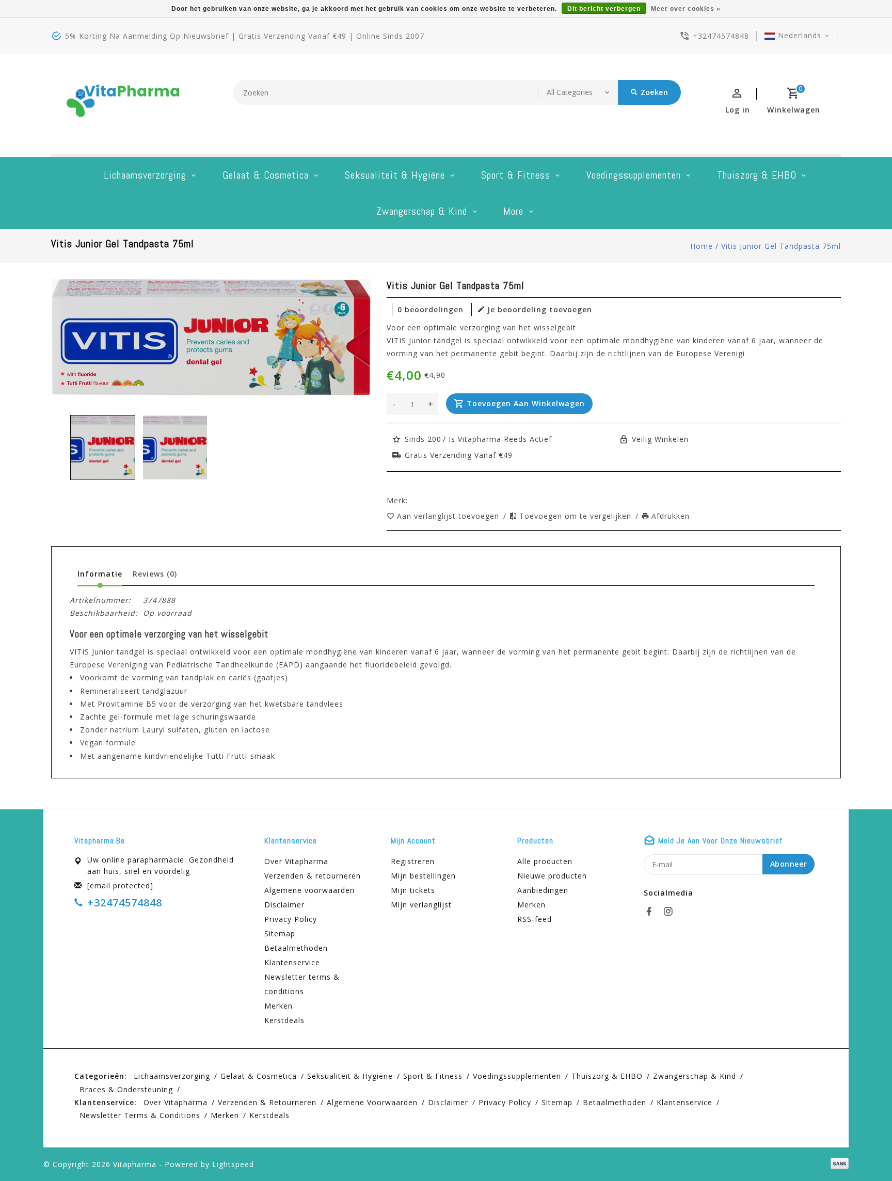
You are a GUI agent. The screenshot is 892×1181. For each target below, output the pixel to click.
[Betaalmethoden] (838, 1163)
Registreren (413, 861)
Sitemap (279, 933)
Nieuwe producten (552, 876)
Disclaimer (284, 904)
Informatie (99, 574)
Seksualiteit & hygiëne (395, 175)
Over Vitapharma (296, 861)
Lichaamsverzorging (145, 175)
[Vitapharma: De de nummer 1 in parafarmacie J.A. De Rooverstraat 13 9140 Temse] (123, 104)
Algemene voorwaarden (309, 890)
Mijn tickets (413, 890)
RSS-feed (534, 919)
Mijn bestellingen (423, 876)
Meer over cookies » (686, 8)
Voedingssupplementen (633, 175)
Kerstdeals (284, 1020)
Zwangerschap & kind (421, 211)
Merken (278, 1006)
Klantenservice (292, 962)
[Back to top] (861, 1150)
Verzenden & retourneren (312, 876)
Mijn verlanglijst (421, 904)
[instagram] (671, 911)
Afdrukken (670, 516)
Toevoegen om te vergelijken (576, 516)
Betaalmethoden (296, 948)
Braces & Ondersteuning (126, 1089)
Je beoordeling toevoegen (539, 309)
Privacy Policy (290, 919)
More (513, 211)
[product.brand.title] (411, 500)
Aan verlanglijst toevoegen (449, 516)
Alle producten (544, 861)
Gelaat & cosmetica (265, 175)
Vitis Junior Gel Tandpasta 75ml (781, 246)
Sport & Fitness (515, 175)
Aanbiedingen (542, 890)
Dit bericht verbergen (604, 8)
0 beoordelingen (430, 309)
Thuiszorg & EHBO (757, 175)
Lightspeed (233, 1164)
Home (701, 246)
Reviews (155, 574)
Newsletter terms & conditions (302, 984)
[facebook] (652, 911)
